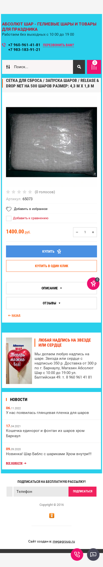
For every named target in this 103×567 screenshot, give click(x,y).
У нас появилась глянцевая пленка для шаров (47, 412)
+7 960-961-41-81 (24, 45)
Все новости (14, 463)
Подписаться (82, 491)
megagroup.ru (64, 541)
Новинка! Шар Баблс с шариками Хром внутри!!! (49, 454)
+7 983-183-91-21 (24, 49)
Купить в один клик (51, 266)
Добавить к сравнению (30, 218)
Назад (16, 315)
